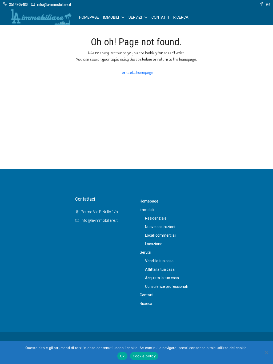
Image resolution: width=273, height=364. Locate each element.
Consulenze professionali (166, 286)
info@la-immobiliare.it (99, 220)
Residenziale (156, 218)
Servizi (135, 17)
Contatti (160, 17)
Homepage (89, 17)
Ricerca (180, 17)
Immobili (111, 17)
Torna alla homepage (136, 72)
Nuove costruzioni (160, 227)
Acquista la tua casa (162, 278)
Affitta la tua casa (160, 269)
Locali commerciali (160, 235)
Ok (122, 356)
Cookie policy (144, 356)
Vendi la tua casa (159, 261)
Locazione (153, 244)
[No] (266, 352)
